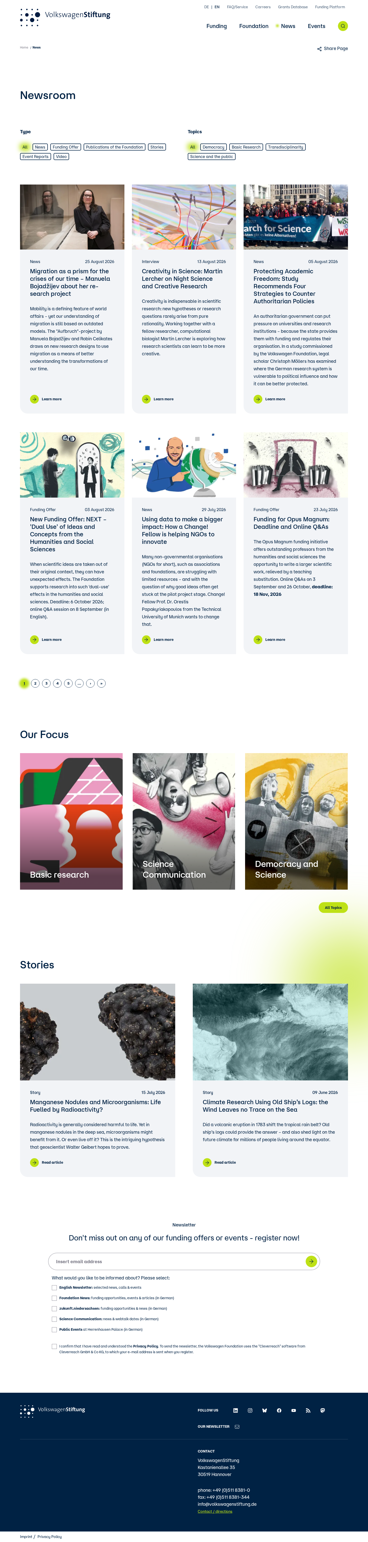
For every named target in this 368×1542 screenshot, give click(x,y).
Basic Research (246, 147)
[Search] (343, 26)
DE (206, 7)
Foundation (254, 26)
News (288, 26)
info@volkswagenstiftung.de (227, 1503)
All (25, 147)
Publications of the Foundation (114, 147)
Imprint (26, 1536)
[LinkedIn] (235, 1410)
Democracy (213, 147)
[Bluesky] (264, 1410)
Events (316, 26)
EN (217, 7)
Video (61, 156)
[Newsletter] (237, 1426)
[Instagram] (250, 1410)
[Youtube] (293, 1410)
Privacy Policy (145, 1346)
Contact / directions (215, 1511)
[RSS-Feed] (308, 1410)
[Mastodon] (322, 1410)
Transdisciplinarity (285, 147)
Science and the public (211, 156)
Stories (156, 147)
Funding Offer (66, 147)
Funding (217, 26)
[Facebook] (279, 1410)
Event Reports (36, 156)
